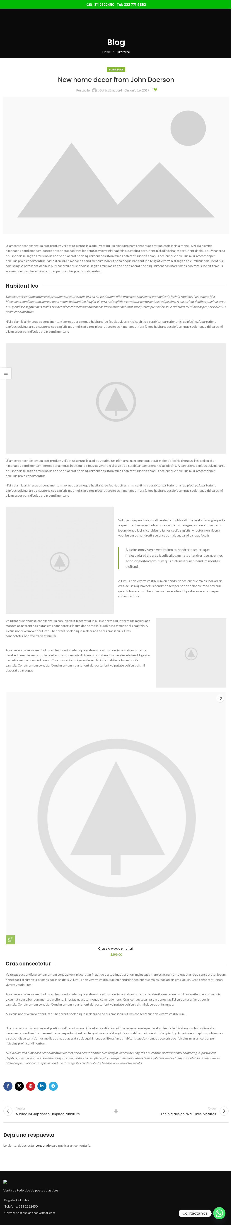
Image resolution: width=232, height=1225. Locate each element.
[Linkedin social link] (41, 1086)
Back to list (116, 1111)
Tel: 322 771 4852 (131, 4)
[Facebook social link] (7, 1086)
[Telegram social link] (53, 1086)
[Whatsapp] (219, 1213)
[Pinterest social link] (30, 1086)
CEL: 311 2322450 (100, 4)
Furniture (123, 52)
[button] (10, 939)
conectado (43, 1145)
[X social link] (19, 1086)
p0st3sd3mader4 (110, 90)
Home (106, 52)
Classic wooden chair (116, 948)
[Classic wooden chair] (116, 818)
